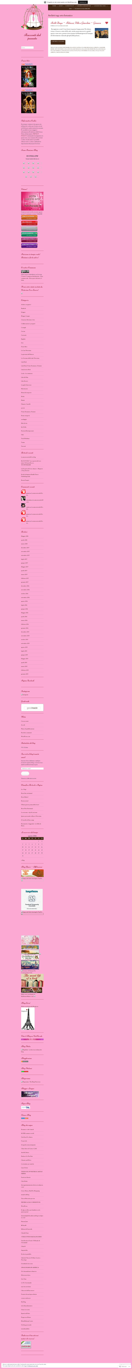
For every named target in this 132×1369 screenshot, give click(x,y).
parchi (64, 50)
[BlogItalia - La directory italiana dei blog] (32, 1052)
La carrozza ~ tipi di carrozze (29, 812)
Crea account (24, 721)
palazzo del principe (88, 49)
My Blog (23, 1302)
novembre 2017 (25, 551)
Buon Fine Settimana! (27, 808)
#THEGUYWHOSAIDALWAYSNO (31, 1237)
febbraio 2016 (25, 624)
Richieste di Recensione (82, 8)
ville (97, 50)
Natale (23, 400)
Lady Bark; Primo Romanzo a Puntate (31, 366)
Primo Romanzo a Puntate (28, 412)
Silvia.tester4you (25, 1275)
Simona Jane (24, 1221)
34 (106, 23)
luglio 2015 (24, 651)
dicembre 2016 (25, 586)
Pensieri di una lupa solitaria (29, 1294)
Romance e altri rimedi (27, 1129)
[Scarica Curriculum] (24, 1118)
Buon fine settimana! (27, 793)
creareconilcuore (26, 1298)
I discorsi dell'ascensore (27, 1290)
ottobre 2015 (24, 639)
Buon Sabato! (24, 797)
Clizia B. (23, 1246)
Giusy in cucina (25, 1310)
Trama (23, 442)
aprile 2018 (24, 540)
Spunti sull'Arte (25, 1313)
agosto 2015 (24, 647)
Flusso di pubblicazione (27, 729)
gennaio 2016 (24, 628)
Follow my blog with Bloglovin (29, 1006)
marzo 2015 (24, 666)
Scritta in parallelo (26, 1254)
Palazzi (67, 49)
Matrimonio (24, 389)
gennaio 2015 (24, 674)
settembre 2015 (25, 643)
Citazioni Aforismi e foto (28, 320)
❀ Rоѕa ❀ (23, 1225)
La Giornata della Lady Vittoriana (30, 358)
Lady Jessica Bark (26, 369)
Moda (22, 396)
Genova (96, 47)
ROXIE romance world (27, 1133)
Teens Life (24, 1141)
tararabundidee (25, 1329)
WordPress (24, 1206)
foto (22, 343)
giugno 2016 (24, 609)
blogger (23, 312)
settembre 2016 (25, 597)
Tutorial (23, 446)
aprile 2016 (24, 616)
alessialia (28, 500)
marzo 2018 (24, 544)
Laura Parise (24, 1168)
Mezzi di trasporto (26, 392)
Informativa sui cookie (33, 1366)
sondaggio (24, 419)
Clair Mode (24, 1181)
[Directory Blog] (24, 1072)
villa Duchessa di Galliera (86, 50)
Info (70, 8)
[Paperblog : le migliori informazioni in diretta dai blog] (25, 1108)
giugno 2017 (24, 563)
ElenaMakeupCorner (27, 1321)
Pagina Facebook (27, 680)
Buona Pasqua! (25, 480)
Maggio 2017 (24, 567)
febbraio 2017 (25, 578)
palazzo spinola (56, 50)
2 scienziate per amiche (27, 1164)
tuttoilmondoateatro (26, 1306)
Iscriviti (25, 773)
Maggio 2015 (24, 659)
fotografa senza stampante (28, 1145)
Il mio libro (24, 347)
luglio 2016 (24, 605)
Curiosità (23, 335)
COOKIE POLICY (69, 6)
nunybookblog (25, 1194)
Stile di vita (24, 423)
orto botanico (59, 49)
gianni (28, 493)
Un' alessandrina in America (28, 1271)
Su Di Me (23, 427)
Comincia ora (82, 2)
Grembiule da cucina (27, 1264)
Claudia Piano (25, 1233)
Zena (67, 52)
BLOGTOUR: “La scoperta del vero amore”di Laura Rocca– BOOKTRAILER (31, 463)
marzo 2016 (24, 620)
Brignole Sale (88, 47)
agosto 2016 (24, 601)
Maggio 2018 (24, 536)
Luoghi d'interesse (63, 47)
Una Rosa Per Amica (26, 1137)
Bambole (23, 308)
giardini (102, 47)
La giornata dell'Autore (27, 354)
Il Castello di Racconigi (27, 820)
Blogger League (25, 316)
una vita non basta (26, 1287)
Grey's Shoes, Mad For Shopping (30, 1191)
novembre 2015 (25, 636)
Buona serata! (25, 801)
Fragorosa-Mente (26, 1317)
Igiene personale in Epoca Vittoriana (31, 816)
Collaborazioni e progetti (28, 324)
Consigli (23, 327)
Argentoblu (24, 1250)
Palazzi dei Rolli (75, 49)
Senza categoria (25, 415)
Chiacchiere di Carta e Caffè (29, 1148)
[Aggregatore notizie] (24, 1062)
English (23, 339)
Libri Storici (24, 381)
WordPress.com (25, 736)
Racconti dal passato (32, 36)
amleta (28, 507)
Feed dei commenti (26, 733)
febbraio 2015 (25, 670)
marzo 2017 (24, 574)
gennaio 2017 (24, 582)
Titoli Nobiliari (25, 438)
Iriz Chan (23, 1279)
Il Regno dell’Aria (100, 6)
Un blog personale (26, 1325)
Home (54, 6)
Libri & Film (24, 377)
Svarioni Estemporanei (27, 431)
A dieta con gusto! (26, 304)
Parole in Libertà (25, 1177)
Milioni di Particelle (26, 1229)
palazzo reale (100, 49)
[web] (32, 210)
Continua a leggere (57, 42)
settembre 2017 (25, 555)
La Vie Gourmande (26, 1283)
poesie (23, 408)
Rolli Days (73, 50)
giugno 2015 (24, 655)
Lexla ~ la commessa (26, 373)
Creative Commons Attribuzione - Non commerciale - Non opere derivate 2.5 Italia (32, 278)
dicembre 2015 (25, 632)
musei (52, 49)
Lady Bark (24, 362)
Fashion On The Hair (27, 1156)
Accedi (23, 725)
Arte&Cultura (25, 1152)
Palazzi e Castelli (76, 47)
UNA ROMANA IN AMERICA (30, 1267)
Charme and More (26, 1160)
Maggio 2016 (24, 613)
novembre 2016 (25, 590)
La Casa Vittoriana (26, 350)
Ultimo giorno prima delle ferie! (30, 805)
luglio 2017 (24, 559)
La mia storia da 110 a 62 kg (28, 457)
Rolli (68, 50)
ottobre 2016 (24, 593)
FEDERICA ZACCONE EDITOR (30, 1202)
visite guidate (60, 52)
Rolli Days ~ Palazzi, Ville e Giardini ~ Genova (76, 23)
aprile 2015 (24, 662)
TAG (22, 435)
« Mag (23, 860)
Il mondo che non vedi (84, 6)
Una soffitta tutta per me (28, 1198)
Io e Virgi (23, 789)
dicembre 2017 (25, 548)
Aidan (60, 6)
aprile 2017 (24, 570)
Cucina (23, 331)
